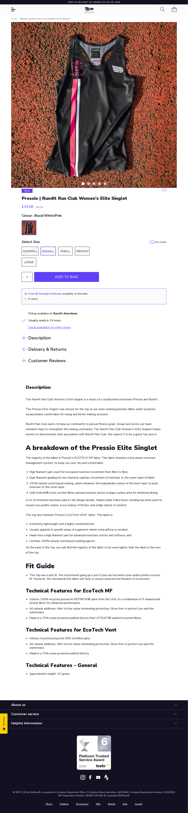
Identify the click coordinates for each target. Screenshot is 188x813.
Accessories (82, 804)
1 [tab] (83, 183)
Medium (82, 251)
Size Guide (160, 242)
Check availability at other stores (49, 327)
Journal (138, 804)
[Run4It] (89, 10)
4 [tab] (99, 183)
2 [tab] (88, 183)
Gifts (98, 804)
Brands (111, 804)
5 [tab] (105, 183)
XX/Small (30, 251)
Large (29, 262)
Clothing (64, 804)
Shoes (49, 804)
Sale (125, 804)
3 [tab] (94, 183)
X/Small (48, 251)
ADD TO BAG (66, 276)
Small (65, 251)
